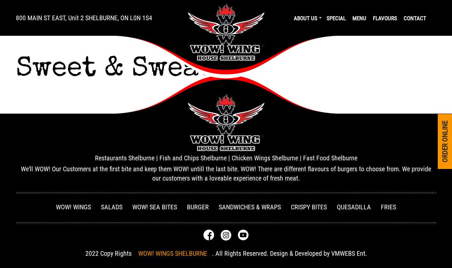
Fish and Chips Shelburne (193, 158)
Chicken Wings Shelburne (265, 158)
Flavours (385, 18)
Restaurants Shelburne (125, 158)
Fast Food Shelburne (330, 158)
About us (305, 18)
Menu (359, 18)
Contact (415, 18)
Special (336, 18)
